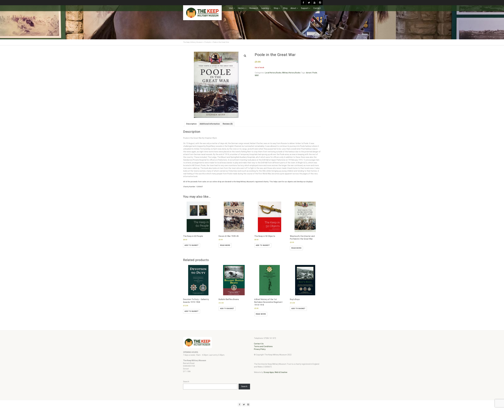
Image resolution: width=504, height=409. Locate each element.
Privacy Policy (260, 349)
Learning (265, 8)
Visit (231, 8)
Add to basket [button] (192, 245)
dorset (309, 73)
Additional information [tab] (210, 124)
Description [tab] (191, 124)
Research (253, 8)
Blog (285, 8)
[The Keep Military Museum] (202, 12)
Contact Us (259, 344)
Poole (314, 73)
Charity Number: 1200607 (193, 187)
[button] (245, 56)
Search (186, 382)
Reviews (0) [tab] (228, 124)
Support (304, 8)
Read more (225, 245)
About (293, 8)
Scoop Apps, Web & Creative (275, 372)
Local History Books (273, 73)
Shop (276, 8)
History (241, 8)
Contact (317, 8)
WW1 (257, 75)
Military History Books (291, 73)
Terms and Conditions (263, 346)
